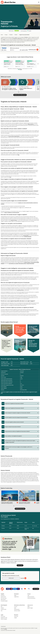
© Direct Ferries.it (3, 626)
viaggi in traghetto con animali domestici (11, 212)
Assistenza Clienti (3, 609)
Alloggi (15, 595)
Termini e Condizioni (4, 619)
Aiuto (1, 610)
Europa (6, 34)
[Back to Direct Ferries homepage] (8, 2)
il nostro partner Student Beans (13, 136)
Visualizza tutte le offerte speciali (20, 94)
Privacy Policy (3, 616)
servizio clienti (25, 235)
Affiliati (28, 606)
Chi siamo (15, 606)
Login (28, 595)
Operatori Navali (3, 596)
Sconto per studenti (17, 610)
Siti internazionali (16, 609)
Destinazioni (2, 595)
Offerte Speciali (30, 124)
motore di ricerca (14, 220)
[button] (20, 403)
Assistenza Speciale (27, 236)
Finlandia (11, 34)
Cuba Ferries (16, 616)
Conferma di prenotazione (31, 598)
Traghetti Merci (16, 596)
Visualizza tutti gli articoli (20, 508)
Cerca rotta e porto (3, 598)
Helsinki (16, 34)
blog (18, 154)
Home (2, 34)
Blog (1, 606)
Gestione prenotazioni (30, 596)
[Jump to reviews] (20, 30)
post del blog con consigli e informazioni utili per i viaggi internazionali (21, 263)
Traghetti (15, 617)
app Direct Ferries (20, 290)
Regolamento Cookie (4, 617)
